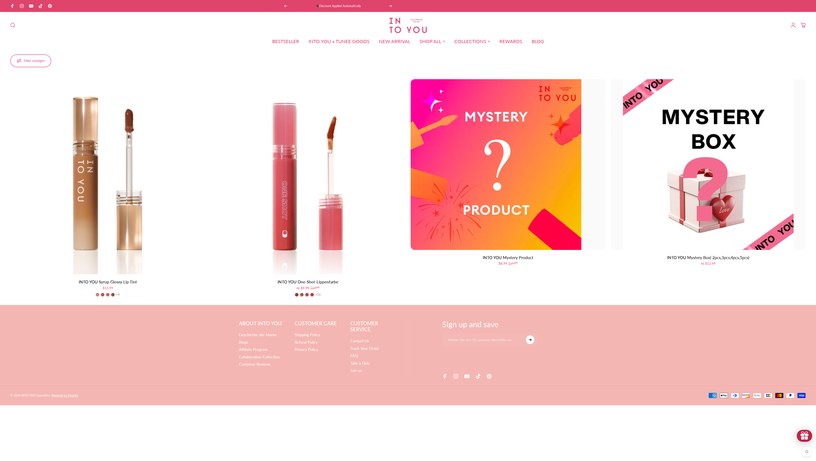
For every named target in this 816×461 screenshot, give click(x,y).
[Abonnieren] (530, 340)
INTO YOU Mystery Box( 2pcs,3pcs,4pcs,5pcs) (708, 257)
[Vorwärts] (390, 6)
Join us (356, 370)
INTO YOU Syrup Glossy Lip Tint (108, 281)
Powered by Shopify (64, 395)
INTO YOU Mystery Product (508, 257)
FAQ (354, 355)
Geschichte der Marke (258, 334)
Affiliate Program (253, 349)
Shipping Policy (307, 334)
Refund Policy (306, 342)
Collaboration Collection (259, 357)
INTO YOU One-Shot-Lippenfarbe (308, 281)
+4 (118, 294)
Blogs (243, 342)
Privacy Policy (306, 349)
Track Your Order (364, 348)
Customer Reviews (255, 364)
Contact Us (359, 340)
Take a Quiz (360, 363)
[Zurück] (285, 6)
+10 (318, 294)
